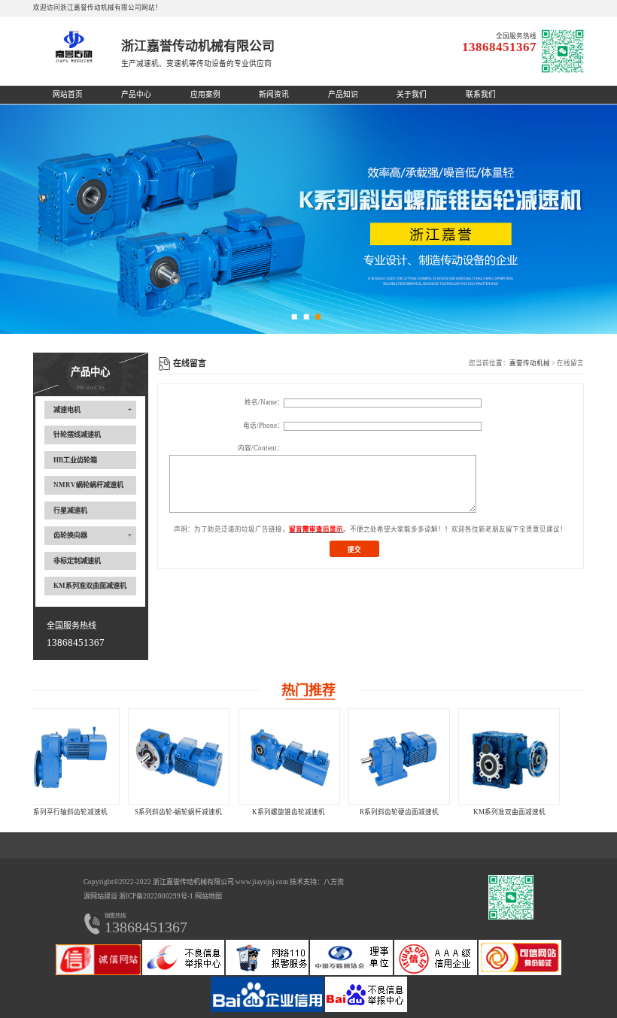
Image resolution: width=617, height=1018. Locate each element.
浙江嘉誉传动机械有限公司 (193, 882)
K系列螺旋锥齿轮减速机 (198, 812)
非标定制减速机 (77, 561)
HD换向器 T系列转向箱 (529, 812)
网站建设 (103, 896)
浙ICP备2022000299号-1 (156, 896)
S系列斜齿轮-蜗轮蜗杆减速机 (88, 812)
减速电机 (67, 410)
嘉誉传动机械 (529, 363)
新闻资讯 (274, 94)
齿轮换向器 (70, 535)
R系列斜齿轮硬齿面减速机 (308, 812)
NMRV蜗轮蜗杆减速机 (88, 485)
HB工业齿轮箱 (75, 460)
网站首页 (68, 94)
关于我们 (412, 94)
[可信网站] (520, 973)
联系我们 (481, 94)
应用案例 (205, 94)
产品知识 (343, 94)
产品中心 (136, 94)
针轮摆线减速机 (77, 434)
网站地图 (208, 896)
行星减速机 (70, 510)
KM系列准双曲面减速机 (89, 585)
